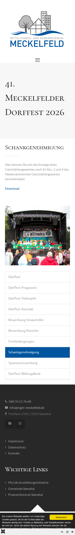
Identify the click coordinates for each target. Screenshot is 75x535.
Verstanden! (61, 517)
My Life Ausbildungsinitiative (28, 482)
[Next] (62, 235)
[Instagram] (20, 424)
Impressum (16, 441)
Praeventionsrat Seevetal (25, 494)
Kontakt (14, 453)
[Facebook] (10, 424)
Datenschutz (17, 447)
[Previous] (12, 235)
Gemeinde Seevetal (21, 488)
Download (12, 188)
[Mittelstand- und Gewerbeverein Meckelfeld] (37, 29)
